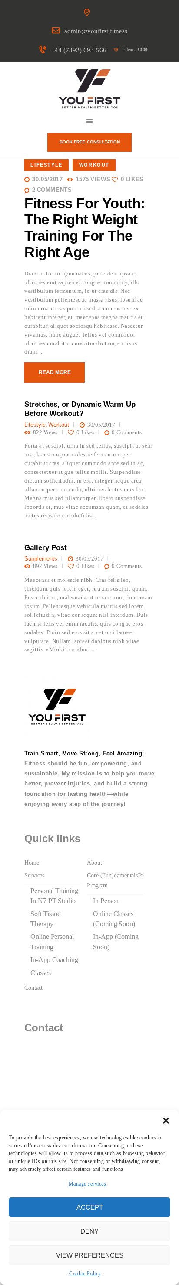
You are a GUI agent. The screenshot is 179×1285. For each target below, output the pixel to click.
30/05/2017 (47, 179)
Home (31, 862)
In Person (106, 900)
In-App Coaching (54, 959)
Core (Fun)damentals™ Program (115, 880)
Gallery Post (45, 548)
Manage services (87, 1184)
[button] (166, 1120)
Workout (94, 164)
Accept (89, 1207)
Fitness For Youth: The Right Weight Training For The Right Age (84, 228)
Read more (55, 372)
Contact (33, 987)
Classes (40, 972)
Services (34, 875)
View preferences (89, 1255)
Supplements (40, 558)
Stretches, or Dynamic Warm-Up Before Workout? (80, 409)
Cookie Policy (85, 1274)
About (94, 862)
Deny (89, 1231)
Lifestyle (46, 164)
